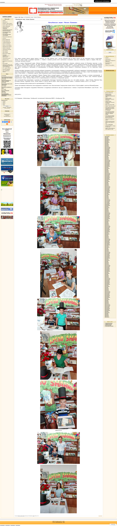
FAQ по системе (108, 325)
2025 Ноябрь (107, 307)
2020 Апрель (107, 233)
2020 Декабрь (107, 242)
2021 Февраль (107, 244)
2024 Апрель (107, 286)
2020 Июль (107, 237)
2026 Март (107, 311)
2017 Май (106, 195)
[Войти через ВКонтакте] (5, 122)
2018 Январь (107, 204)
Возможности (7, 135)
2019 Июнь (107, 222)
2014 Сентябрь (107, 160)
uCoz (64, 522)
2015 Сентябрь (107, 173)
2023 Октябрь (107, 279)
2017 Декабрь (107, 203)
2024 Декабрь (107, 295)
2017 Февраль (107, 192)
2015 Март (107, 167)
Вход (62, 14)
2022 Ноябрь (107, 267)
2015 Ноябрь (107, 175)
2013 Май (106, 143)
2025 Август (107, 303)
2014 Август (107, 159)
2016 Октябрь (107, 187)
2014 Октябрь (107, 161)
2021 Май (106, 248)
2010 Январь (107, 136)
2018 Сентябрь (107, 213)
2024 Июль (107, 289)
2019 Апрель (107, 220)
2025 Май (106, 300)
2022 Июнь (107, 262)
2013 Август (107, 146)
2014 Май (106, 156)
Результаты (4, 107)
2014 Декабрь (107, 163)
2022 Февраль (107, 257)
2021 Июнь (107, 249)
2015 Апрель (107, 168)
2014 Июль (107, 158)
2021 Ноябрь (107, 254)
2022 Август (107, 264)
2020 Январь (107, 230)
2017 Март (107, 193)
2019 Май (106, 221)
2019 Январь (107, 217)
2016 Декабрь (107, 190)
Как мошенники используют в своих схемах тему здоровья (7, 77)
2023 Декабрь (107, 281)
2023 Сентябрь (107, 278)
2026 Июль (107, 315)
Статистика (7, 110)
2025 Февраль (107, 297)
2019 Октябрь (107, 227)
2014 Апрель (107, 155)
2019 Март (107, 219)
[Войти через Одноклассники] (7, 124)
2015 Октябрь (107, 174)
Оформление (7, 133)
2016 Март (107, 180)
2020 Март (107, 232)
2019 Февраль (107, 218)
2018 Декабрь (107, 216)
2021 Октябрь (107, 253)
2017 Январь (107, 191)
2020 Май (106, 234)
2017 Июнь (107, 196)
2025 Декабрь (107, 308)
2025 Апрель (107, 299)
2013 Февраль (107, 139)
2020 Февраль (107, 231)
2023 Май (106, 274)
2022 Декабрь (107, 268)
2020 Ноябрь (107, 241)
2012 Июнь (107, 138)
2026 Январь (107, 309)
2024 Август (107, 290)
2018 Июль (107, 210)
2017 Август (107, 198)
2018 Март (107, 206)
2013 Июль (107, 145)
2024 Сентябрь (107, 291)
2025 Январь (107, 296)
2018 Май (106, 208)
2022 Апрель (107, 260)
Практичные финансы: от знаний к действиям (6, 81)
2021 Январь (107, 243)
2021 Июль (107, 250)
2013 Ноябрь (107, 149)
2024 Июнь (107, 288)
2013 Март (107, 140)
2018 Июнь (107, 209)
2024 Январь (107, 283)
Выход (59, 14)
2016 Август (107, 185)
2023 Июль (107, 276)
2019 (19, 17)
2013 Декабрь (107, 150)
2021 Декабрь (107, 255)
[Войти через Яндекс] (9, 122)
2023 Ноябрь (107, 280)
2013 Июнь (107, 144)
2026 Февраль (107, 310)
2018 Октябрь (107, 214)
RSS (81, 5)
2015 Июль (107, 171)
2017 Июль (107, 197)
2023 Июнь (107, 275)
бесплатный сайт (59, 522)
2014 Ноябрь (107, 162)
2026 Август (107, 316)
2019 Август (107, 225)
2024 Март (107, 285)
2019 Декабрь (107, 229)
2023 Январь (107, 269)
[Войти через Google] (11, 122)
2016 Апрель (107, 181)
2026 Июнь (107, 314)
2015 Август (107, 172)
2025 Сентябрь (107, 304)
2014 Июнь (107, 157)
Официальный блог (108, 323)
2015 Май (106, 169)
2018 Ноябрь (107, 215)
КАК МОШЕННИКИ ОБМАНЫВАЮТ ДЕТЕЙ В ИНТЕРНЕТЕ (6, 94)
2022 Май (106, 261)
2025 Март (107, 298)
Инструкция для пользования (7, 138)
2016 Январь (107, 178)
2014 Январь (107, 151)
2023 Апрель (107, 273)
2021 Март (107, 245)
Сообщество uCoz (108, 324)
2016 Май (106, 182)
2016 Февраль (107, 179)
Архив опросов (9, 107)
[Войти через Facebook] (7, 122)
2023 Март (107, 272)
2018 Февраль (107, 205)
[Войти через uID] (3, 122)
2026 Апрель (107, 312)
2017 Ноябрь (107, 202)
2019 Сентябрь (107, 226)
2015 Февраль (107, 166)
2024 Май (106, 287)
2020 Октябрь (107, 240)
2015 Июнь (107, 170)
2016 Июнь (107, 183)
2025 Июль (107, 302)
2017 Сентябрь (107, 199)
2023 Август (107, 277)
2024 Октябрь (107, 292)
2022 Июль (107, 263)
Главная (55, 14)
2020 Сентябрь (107, 239)
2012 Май (106, 137)
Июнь (22, 17)
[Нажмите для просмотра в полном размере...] (63, 56)
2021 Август (107, 251)
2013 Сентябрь (107, 147)
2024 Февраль (107, 284)
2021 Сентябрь (107, 252)
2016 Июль (107, 184)
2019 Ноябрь (107, 228)
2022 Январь (107, 256)
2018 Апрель (107, 207)
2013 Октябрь (107, 148)
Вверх (112, 524)
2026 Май (106, 313)
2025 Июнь (107, 301)
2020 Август (107, 238)
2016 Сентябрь (107, 186)
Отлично (4, 101)
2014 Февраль (107, 152)
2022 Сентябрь (107, 265)
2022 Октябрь (107, 266)
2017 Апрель (107, 194)
